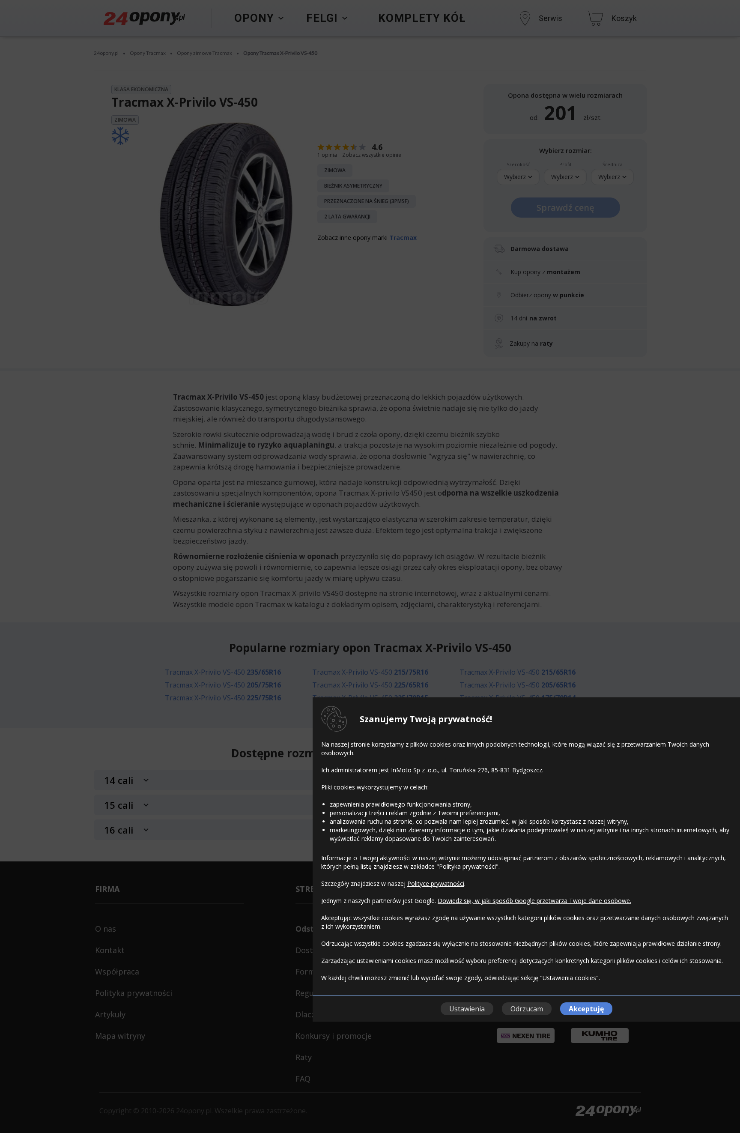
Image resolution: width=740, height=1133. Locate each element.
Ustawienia (467, 1008)
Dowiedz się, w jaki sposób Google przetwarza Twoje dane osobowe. (534, 901)
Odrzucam (526, 1008)
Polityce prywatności (435, 883)
